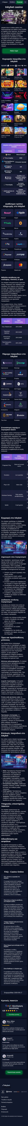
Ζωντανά (12, 65)
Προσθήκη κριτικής (14, 1014)
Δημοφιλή (4, 65)
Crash (19, 65)
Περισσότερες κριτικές (14, 1072)
